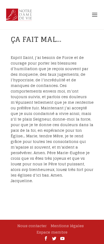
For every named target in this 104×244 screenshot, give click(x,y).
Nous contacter (32, 225)
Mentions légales (67, 225)
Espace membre (52, 232)
